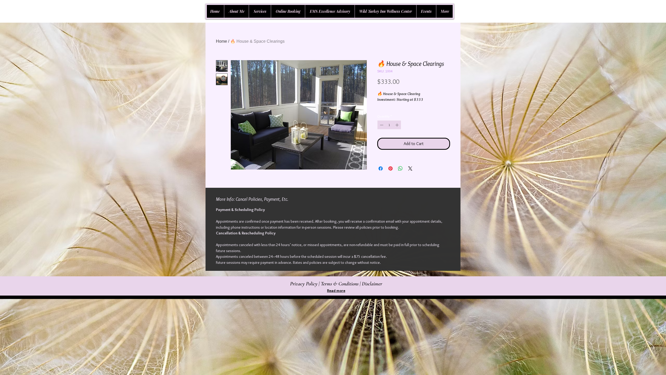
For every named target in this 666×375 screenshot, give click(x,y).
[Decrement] (381, 125)
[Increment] (397, 125)
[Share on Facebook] (380, 168)
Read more (336, 291)
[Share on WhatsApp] (400, 168)
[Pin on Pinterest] (390, 168)
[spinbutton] (389, 125)
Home (221, 41)
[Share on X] (410, 168)
